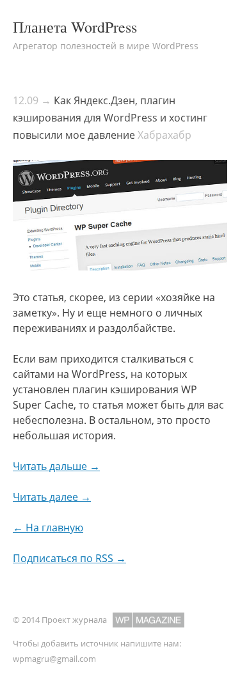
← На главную (48, 528)
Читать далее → (52, 497)
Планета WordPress (75, 27)
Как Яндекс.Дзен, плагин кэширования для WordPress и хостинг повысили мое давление (110, 117)
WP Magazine (148, 620)
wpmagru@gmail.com (54, 658)
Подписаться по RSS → (69, 558)
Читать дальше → (56, 466)
